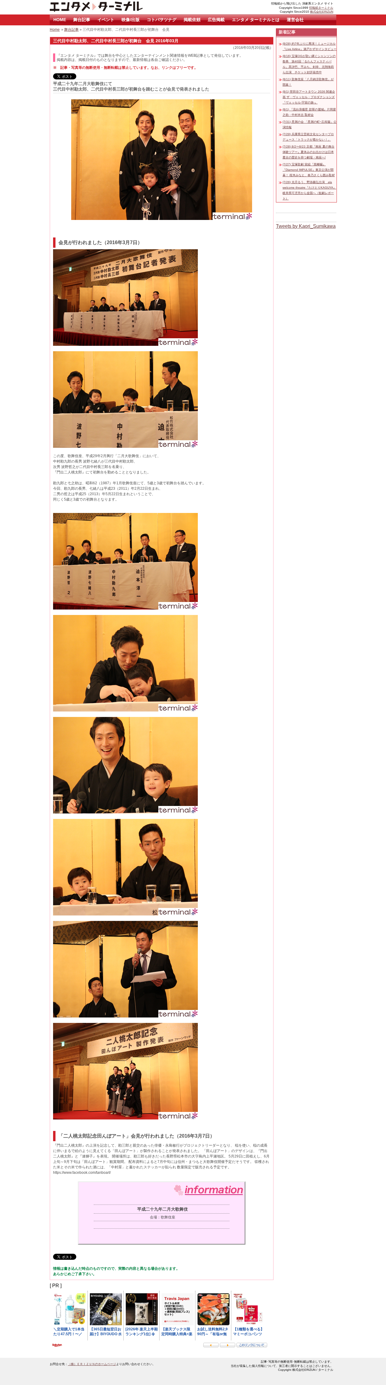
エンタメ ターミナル (110, 7)
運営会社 (295, 19)
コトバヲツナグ (161, 19)
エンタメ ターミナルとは (256, 19)
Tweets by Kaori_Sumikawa (306, 226)
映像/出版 (131, 19)
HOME (59, 19)
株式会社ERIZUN (321, 11)
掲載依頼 (192, 19)
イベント (105, 19)
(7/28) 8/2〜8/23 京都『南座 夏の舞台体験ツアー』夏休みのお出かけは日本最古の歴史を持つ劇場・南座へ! (308, 152)
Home (55, 29)
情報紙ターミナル (321, 7)
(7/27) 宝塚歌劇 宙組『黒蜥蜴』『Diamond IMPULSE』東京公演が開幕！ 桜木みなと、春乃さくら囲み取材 (309, 170)
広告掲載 (216, 19)
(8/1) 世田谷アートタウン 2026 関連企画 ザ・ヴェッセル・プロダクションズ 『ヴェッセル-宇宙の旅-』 (309, 97)
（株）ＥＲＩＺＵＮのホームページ (92, 1364)
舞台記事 (81, 19)
